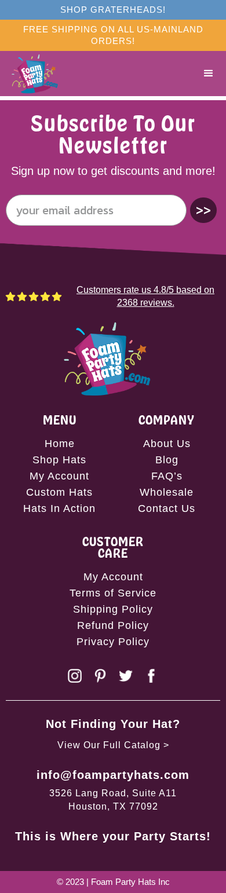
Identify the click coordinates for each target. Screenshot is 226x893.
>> (203, 210)
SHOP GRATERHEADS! (113, 9)
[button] (208, 73)
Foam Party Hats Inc (130, 882)
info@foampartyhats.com (113, 774)
